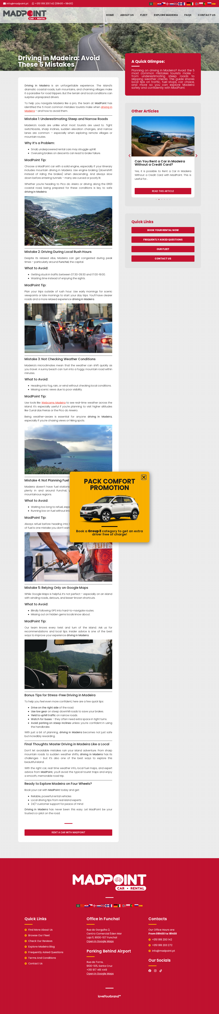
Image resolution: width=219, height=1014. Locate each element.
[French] (184, 3)
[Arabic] (151, 3)
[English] (176, 3)
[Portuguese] (205, 3)
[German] (189, 3)
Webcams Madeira (54, 403)
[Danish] (168, 3)
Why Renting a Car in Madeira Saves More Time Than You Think (169, 163)
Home (110, 15)
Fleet (143, 15)
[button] (129, 156)
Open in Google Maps (100, 941)
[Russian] (209, 3)
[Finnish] (180, 3)
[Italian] (193, 3)
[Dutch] (172, 3)
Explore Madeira (166, 15)
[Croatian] (159, 3)
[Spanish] (214, 3)
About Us (127, 15)
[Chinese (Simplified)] (155, 3)
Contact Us (206, 15)
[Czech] (164, 3)
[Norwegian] (197, 3)
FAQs (187, 15)
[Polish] (201, 3)
